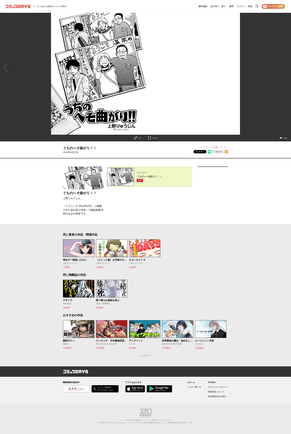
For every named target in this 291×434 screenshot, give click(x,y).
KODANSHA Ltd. (105, 423)
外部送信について (216, 392)
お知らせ (191, 382)
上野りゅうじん (72, 198)
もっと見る (144, 355)
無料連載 (202, 6)
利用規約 (212, 382)
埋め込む (219, 152)
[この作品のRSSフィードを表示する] (226, 151)
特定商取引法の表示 (217, 396)
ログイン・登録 (244, 6)
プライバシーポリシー (218, 387)
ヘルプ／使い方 (194, 387)
